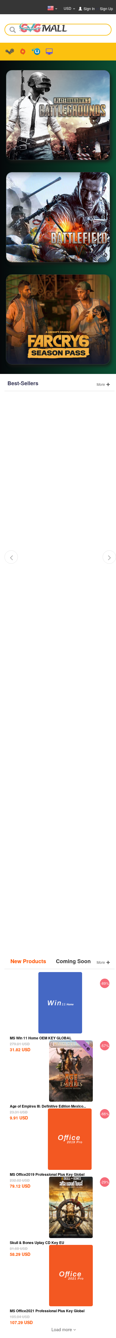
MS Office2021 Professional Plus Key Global (47, 1310)
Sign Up (106, 8)
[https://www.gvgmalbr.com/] (43, 25)
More (101, 384)
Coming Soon (73, 961)
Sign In (89, 8)
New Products (28, 961)
